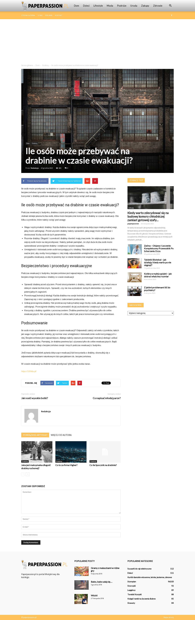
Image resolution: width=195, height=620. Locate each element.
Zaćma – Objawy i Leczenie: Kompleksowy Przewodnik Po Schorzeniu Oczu (159, 248)
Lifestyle (98, 5)
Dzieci (86, 5)
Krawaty (131, 603)
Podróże (121, 5)
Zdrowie (157, 5)
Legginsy (131, 590)
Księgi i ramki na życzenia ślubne (141, 598)
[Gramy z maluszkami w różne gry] (81, 571)
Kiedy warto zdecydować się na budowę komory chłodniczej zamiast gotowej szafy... (148, 216)
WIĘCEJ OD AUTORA (61, 435)
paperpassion (133, 224)
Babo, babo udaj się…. (101, 581)
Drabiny (34, 143)
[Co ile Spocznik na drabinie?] (105, 452)
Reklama (48, 15)
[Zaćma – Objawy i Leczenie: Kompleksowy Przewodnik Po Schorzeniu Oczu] (134, 249)
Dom (76, 5)
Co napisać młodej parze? (107, 398)
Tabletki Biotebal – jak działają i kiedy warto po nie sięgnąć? (157, 262)
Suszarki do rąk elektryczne (139, 568)
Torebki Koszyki (134, 594)
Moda (110, 5)
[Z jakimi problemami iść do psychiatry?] (134, 291)
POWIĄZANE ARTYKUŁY (35, 435)
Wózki (94, 595)
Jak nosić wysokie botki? (34, 398)
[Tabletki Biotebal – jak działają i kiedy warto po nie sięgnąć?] (134, 263)
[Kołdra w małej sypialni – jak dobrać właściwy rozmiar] (134, 277)
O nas (40, 15)
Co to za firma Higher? (66, 465)
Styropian (131, 581)
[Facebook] (171, 15)
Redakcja (35, 168)
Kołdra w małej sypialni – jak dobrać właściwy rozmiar (158, 275)
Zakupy (145, 5)
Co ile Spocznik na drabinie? (103, 465)
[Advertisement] (97, 41)
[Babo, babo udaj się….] (81, 585)
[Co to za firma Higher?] (71, 452)
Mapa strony (169, 617)
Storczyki (131, 586)
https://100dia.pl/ (28, 371)
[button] (170, 5)
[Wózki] (81, 599)
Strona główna (28, 15)
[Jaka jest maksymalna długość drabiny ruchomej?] (36, 452)
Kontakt (58, 15)
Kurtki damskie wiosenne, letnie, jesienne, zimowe (149, 577)
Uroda (133, 5)
